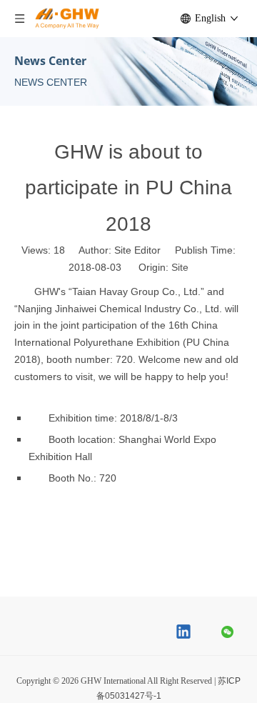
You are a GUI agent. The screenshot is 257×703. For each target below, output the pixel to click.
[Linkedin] (184, 633)
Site (179, 267)
